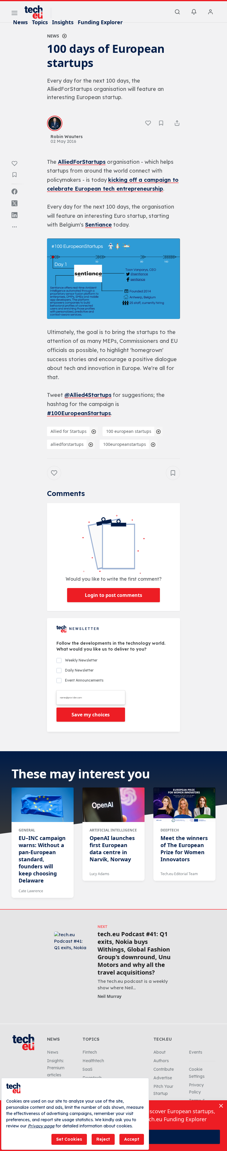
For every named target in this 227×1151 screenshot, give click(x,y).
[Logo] (36, 12)
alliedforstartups (67, 444)
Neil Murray (109, 996)
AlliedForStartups (82, 161)
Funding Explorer (100, 22)
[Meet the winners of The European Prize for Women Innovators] (184, 804)
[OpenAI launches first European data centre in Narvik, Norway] (113, 804)
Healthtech (93, 1060)
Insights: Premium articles (55, 1068)
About (159, 1052)
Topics (40, 22)
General (27, 830)
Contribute (163, 1069)
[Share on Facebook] (14, 191)
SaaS (87, 1069)
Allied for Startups (69, 431)
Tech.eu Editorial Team (179, 873)
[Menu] (14, 14)
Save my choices (91, 714)
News (20, 22)
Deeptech (169, 830)
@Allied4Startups (87, 395)
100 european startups (128, 431)
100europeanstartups (124, 444)
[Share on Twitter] (14, 203)
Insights (63, 22)
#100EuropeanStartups (79, 413)
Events (195, 1052)
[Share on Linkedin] (14, 215)
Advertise (162, 1077)
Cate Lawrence (31, 890)
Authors (161, 1060)
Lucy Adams (99, 873)
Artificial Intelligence (113, 830)
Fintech (89, 1052)
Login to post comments (113, 595)
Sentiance (98, 224)
